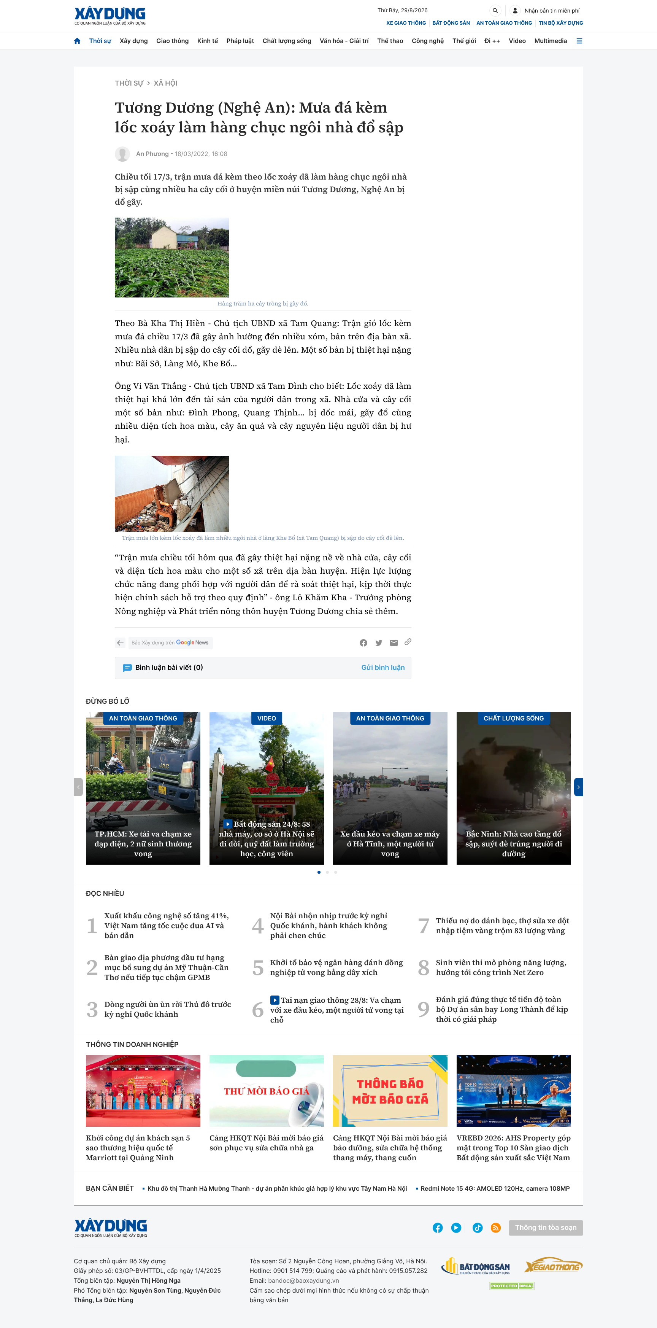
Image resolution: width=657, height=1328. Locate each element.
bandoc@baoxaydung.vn (303, 1280)
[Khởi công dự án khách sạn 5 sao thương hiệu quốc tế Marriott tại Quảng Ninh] (143, 1091)
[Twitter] (378, 642)
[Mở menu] (579, 41)
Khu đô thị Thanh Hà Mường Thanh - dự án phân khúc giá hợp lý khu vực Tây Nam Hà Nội (277, 1188)
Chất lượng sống (287, 41)
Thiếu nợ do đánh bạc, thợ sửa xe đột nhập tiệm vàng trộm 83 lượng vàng (503, 925)
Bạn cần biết (110, 1189)
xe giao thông (406, 23)
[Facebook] (363, 642)
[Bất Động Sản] (476, 1266)
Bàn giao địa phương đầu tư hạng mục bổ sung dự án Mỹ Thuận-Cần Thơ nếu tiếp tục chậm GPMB (167, 967)
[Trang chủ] (77, 41)
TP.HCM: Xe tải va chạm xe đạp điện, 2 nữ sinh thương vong (143, 844)
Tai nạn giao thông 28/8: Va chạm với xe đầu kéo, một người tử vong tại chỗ (337, 1010)
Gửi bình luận (383, 668)
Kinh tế (207, 41)
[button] (319, 872)
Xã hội (165, 83)
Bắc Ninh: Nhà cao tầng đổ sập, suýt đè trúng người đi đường (513, 844)
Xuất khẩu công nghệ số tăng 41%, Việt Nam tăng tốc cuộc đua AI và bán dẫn (167, 925)
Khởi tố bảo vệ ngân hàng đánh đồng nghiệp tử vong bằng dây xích (336, 967)
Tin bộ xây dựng (561, 23)
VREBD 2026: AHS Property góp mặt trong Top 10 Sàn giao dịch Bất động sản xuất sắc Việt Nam (514, 1148)
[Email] (393, 642)
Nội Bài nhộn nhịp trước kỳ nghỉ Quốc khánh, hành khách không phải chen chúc (328, 925)
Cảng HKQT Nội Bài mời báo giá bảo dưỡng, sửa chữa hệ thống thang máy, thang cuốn (390, 1148)
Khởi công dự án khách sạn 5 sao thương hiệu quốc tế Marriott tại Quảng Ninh (138, 1148)
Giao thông (172, 41)
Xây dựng (134, 41)
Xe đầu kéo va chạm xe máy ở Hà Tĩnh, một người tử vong (390, 844)
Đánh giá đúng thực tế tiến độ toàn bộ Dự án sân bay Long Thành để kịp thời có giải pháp (502, 1009)
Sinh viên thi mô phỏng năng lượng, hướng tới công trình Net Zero (501, 967)
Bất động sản (451, 23)
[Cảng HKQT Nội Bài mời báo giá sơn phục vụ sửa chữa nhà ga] (266, 1091)
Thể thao (390, 41)
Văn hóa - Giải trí (344, 41)
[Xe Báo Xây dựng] (553, 1264)
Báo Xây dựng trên (153, 643)
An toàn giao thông (504, 23)
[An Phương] (122, 154)
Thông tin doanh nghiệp (132, 1045)
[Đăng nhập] (515, 10)
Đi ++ (492, 41)
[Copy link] (408, 642)
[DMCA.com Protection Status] (512, 1286)
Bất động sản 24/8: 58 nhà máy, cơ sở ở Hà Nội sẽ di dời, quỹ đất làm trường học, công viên (266, 839)
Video (517, 41)
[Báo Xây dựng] (110, 15)
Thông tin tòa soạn (546, 1228)
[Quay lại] (120, 643)
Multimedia (551, 41)
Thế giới (464, 41)
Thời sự (100, 41)
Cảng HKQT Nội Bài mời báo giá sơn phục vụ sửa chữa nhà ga (266, 1143)
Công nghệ (428, 41)
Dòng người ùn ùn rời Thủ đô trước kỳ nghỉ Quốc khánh (168, 1009)
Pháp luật (240, 41)
